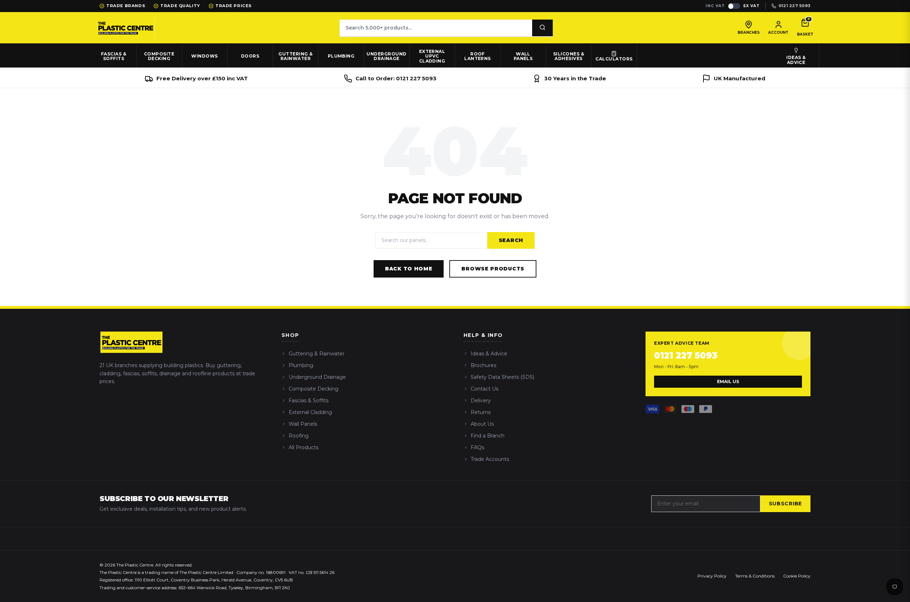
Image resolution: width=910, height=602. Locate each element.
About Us (482, 424)
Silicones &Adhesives (568, 56)
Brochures (483, 365)
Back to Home (408, 268)
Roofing (299, 435)
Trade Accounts (490, 459)
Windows (204, 56)
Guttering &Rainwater (295, 56)
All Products (303, 447)
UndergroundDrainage (386, 56)
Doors (250, 56)
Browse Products (492, 268)
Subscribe (785, 503)
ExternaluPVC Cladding (432, 56)
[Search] (542, 28)
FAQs (477, 447)
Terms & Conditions (755, 576)
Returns (481, 412)
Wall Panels (303, 424)
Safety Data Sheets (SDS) (502, 377)
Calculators (613, 58)
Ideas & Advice (489, 353)
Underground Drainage (317, 377)
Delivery (481, 400)
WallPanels (523, 56)
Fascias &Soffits (113, 56)
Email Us (728, 381)
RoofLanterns (477, 56)
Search (511, 240)
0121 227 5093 (685, 355)
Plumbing (341, 56)
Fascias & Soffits (308, 400)
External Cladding (310, 412)
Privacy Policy (712, 576)
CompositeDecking (159, 56)
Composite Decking (313, 389)
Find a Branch (487, 435)
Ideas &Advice (795, 60)
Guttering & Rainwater (316, 353)
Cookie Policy (796, 576)
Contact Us (484, 389)
